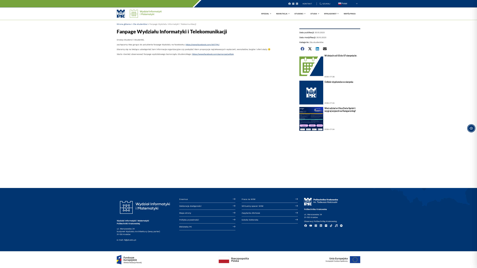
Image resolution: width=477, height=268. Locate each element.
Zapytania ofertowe (251, 213)
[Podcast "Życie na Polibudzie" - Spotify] (341, 225)
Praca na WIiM (248, 199)
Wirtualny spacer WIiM (252, 206)
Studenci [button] (299, 14)
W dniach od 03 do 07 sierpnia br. (340, 55)
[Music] (336, 225)
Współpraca (350, 14)
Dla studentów (316, 42)
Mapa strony (185, 213)
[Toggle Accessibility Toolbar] (471, 128)
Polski (344, 3)
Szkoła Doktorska (250, 220)
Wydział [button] (265, 14)
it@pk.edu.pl (130, 240)
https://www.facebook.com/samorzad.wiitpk (213, 54)
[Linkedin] (320, 225)
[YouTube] (310, 225)
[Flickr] (326, 225)
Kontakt (307, 3)
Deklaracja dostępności (190, 206)
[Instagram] (293, 4)
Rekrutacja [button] (281, 14)
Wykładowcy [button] (330, 14)
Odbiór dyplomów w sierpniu (338, 82)
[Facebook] (289, 4)
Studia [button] (314, 14)
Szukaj (326, 3)
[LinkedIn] (297, 4)
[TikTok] (331, 225)
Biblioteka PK (185, 227)
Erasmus (183, 199)
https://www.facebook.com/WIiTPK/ (202, 44)
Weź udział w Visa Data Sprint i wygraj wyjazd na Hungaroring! (340, 109)
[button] (302, 49)
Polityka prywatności (189, 220)
